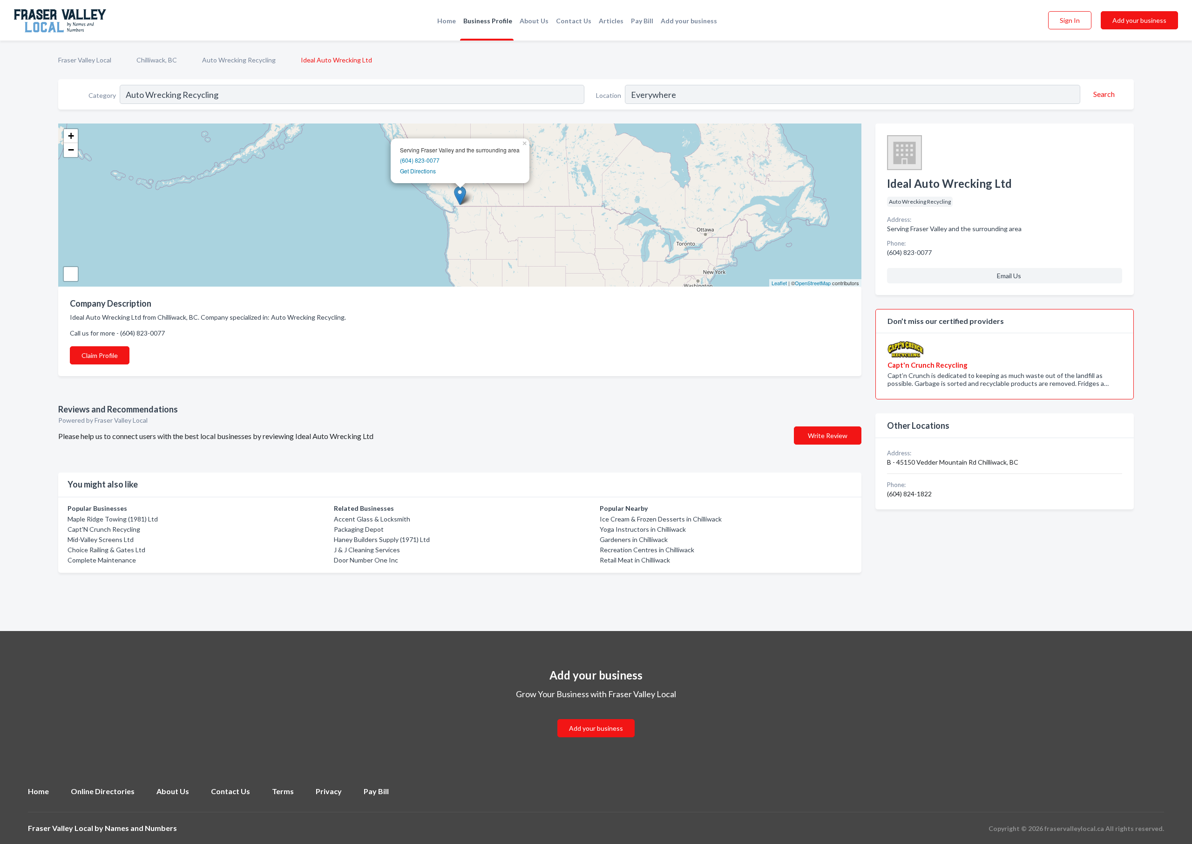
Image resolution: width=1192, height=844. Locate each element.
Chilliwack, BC (156, 60)
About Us (534, 21)
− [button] (71, 150)
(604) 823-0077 (420, 160)
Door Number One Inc (366, 560)
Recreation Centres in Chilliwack (647, 550)
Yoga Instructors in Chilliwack (643, 529)
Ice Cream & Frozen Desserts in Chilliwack (661, 519)
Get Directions (418, 171)
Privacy (329, 791)
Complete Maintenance (102, 560)
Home (446, 21)
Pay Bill (642, 21)
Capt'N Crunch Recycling (104, 529)
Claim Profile (99, 355)
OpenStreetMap (813, 283)
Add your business (689, 21)
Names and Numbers (141, 827)
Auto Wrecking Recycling (239, 60)
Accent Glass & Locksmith (372, 519)
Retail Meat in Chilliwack (635, 560)
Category (102, 95)
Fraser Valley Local (84, 60)
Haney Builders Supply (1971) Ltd (382, 539)
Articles (611, 21)
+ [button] (71, 136)
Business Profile (487, 21)
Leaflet (779, 283)
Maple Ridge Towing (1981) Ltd (113, 519)
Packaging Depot (359, 529)
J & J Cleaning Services (367, 550)
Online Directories (103, 791)
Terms (283, 791)
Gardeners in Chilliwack (634, 539)
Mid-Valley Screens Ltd (101, 539)
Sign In (1070, 20)
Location (608, 95)
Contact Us (573, 21)
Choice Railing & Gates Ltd (106, 550)
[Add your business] (596, 717)
